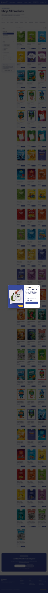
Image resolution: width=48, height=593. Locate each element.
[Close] (38, 286)
